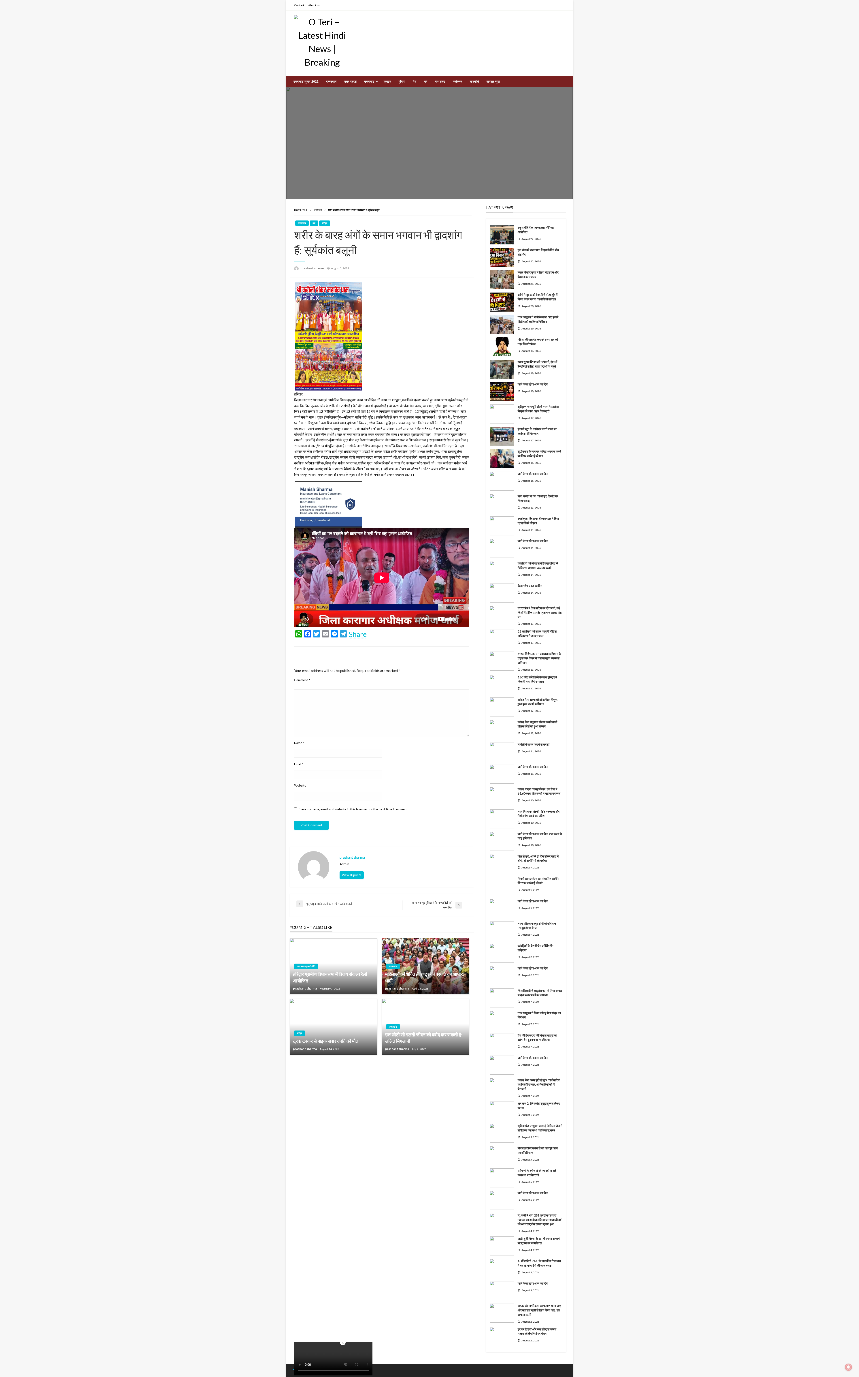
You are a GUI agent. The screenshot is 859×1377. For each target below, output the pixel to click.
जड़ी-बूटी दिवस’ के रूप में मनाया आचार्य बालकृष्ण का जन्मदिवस (539, 1241)
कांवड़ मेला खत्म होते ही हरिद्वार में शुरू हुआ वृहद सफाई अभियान (537, 702)
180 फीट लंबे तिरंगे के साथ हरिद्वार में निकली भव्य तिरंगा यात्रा (537, 679)
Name (299, 743)
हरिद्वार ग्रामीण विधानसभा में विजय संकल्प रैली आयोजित (330, 977)
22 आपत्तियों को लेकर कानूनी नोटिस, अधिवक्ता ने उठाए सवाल (537, 633)
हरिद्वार (324, 223)
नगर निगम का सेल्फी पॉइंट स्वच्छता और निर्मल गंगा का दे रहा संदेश (538, 814)
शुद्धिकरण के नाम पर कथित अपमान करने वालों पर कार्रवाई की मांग (539, 453)
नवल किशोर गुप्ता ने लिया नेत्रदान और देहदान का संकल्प (538, 274)
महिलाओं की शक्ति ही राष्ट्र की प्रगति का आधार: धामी (424, 977)
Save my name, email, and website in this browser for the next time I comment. (354, 809)
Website (300, 785)
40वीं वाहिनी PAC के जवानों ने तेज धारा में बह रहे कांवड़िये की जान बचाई (539, 1263)
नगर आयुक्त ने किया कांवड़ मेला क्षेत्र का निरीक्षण (539, 1015)
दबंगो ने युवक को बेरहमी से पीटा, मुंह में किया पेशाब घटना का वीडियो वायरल (537, 297)
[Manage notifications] (848, 1367)
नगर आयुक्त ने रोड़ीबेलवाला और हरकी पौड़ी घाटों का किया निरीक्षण (538, 319)
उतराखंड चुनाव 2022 (306, 81)
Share (358, 634)
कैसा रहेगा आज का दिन (530, 586)
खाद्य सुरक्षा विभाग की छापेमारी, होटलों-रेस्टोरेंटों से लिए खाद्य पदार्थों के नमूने (538, 364)
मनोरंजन (457, 81)
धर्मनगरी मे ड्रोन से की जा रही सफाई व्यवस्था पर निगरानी (537, 1173)
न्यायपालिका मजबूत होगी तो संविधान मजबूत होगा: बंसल (537, 926)
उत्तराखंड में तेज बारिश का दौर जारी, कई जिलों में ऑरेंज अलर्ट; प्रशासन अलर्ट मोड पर (540, 612)
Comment (302, 680)
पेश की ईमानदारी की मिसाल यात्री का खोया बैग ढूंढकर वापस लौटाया (537, 1037)
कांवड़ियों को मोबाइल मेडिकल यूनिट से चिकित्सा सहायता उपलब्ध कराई (538, 565)
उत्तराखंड (369, 81)
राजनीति (474, 81)
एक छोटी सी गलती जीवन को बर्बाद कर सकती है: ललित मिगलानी (423, 1038)
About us (314, 5)
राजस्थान (331, 81)
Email (299, 764)
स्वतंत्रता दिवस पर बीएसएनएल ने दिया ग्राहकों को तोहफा (538, 521)
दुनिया (402, 81)
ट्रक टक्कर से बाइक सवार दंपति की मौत (325, 1041)
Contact (299, 5)
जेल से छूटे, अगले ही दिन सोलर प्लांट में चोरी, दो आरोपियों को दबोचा (538, 858)
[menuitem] (306, 81)
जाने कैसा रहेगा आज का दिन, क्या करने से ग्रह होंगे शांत (540, 836)
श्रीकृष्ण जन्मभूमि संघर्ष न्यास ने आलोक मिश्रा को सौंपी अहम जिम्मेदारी (538, 409)
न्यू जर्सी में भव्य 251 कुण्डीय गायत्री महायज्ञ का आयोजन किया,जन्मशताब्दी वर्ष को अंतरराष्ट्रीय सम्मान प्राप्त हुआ (539, 1219)
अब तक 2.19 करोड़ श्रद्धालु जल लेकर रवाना (539, 1105)
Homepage (301, 209)
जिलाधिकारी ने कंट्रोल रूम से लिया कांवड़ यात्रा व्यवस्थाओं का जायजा (540, 993)
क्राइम (387, 81)
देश (414, 81)
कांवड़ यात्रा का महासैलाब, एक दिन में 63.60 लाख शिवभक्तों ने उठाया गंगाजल (539, 791)
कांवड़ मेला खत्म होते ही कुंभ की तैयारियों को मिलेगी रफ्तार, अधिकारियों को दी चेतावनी (539, 1084)
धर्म (425, 81)
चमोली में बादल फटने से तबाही (533, 744)
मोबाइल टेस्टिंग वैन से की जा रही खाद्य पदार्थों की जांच (538, 1150)
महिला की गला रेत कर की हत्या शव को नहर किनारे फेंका (538, 342)
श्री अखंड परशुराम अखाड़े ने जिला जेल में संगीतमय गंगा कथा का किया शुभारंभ (540, 1128)
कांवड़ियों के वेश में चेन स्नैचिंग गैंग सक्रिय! (535, 948)
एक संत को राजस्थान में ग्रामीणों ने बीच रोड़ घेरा (538, 252)
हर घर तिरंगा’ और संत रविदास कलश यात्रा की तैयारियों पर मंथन (537, 1331)
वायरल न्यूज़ (493, 81)
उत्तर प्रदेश (350, 81)
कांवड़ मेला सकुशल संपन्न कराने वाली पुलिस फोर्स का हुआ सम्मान (537, 724)
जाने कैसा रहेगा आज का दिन (533, 384)
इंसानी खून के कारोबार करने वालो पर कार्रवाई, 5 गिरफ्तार (537, 431)
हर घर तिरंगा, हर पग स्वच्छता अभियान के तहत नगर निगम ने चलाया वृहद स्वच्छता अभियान (539, 658)
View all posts (351, 875)
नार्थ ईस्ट (440, 81)
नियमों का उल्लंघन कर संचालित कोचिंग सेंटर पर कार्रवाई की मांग (538, 881)
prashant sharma (313, 268)
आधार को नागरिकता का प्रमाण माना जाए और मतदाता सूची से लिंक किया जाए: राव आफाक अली (539, 1310)
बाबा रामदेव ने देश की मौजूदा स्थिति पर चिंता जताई (538, 498)
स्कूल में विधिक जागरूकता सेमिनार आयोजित (536, 230)
